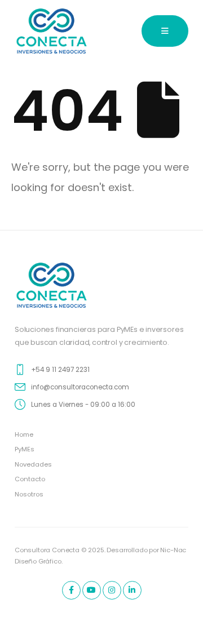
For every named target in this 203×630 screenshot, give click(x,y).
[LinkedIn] (132, 590)
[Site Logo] (52, 31)
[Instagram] (112, 590)
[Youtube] (91, 590)
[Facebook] (71, 590)
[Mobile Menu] (165, 31)
